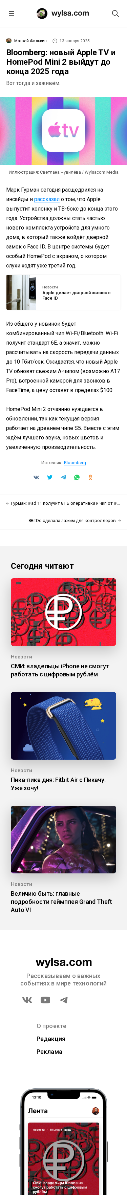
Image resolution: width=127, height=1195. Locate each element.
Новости (50, 287)
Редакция (51, 1038)
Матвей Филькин (30, 41)
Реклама (50, 1051)
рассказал (47, 199)
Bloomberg (75, 462)
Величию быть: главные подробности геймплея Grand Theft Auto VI (61, 901)
